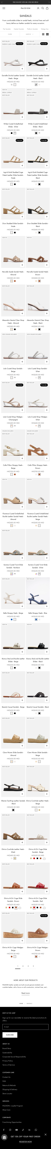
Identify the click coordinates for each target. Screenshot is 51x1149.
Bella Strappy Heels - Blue (37, 613)
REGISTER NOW (25, 1141)
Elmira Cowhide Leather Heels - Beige (37, 802)
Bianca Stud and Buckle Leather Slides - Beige (13, 660)
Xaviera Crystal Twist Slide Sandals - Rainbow (13, 566)
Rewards (4, 1137)
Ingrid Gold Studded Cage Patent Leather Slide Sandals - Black (37, 175)
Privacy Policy (7, 1061)
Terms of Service (8, 1065)
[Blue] (12, 619)
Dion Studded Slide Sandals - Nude (13, 225)
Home (21, 1003)
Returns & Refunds (9, 1085)
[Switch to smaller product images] (47, 34)
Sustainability (7, 1052)
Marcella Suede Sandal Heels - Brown (38, 273)
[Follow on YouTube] (16, 1130)
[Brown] (15, 281)
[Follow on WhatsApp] (36, 1130)
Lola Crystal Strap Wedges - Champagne (13, 418)
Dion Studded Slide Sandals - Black (38, 225)
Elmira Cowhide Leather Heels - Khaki (13, 850)
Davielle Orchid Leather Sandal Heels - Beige (13, 77)
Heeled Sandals (19, 29)
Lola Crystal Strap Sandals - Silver (38, 370)
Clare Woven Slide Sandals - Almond (13, 754)
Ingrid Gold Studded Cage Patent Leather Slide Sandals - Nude (13, 175)
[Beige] (15, 85)
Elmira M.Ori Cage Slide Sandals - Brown (13, 899)
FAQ (4, 1081)
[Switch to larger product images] (43, 34)
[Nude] (12, 184)
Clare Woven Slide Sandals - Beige (37, 754)
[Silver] (15, 133)
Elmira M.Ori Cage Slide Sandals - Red (38, 899)
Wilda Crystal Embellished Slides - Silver (13, 125)
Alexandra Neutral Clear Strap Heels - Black (38, 321)
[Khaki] (39, 810)
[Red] (34, 858)
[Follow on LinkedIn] (29, 1130)
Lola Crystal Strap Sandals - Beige (13, 370)
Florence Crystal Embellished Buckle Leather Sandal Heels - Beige (37, 516)
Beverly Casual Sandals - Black (38, 707)
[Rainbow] (12, 574)
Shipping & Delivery (9, 1089)
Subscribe (10, 1035)
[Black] (12, 85)
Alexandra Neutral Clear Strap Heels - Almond (13, 321)
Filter (10, 34)
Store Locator (7, 1093)
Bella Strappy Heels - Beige (13, 613)
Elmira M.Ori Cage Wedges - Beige (13, 949)
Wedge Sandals (46, 29)
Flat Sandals (7, 29)
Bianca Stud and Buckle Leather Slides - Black (37, 660)
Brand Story (6, 1048)
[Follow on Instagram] (10, 1130)
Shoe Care (6, 1110)
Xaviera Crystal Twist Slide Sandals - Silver (37, 566)
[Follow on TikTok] (23, 1130)
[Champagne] (12, 426)
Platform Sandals (32, 29)
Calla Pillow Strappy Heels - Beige (13, 466)
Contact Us (6, 1077)
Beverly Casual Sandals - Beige (13, 707)
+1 (44, 859)
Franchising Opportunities (12, 1122)
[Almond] (12, 281)
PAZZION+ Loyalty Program (12, 1106)
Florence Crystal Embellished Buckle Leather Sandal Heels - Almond (13, 516)
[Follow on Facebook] (3, 1130)
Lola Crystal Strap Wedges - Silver (38, 418)
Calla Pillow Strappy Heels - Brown (38, 466)
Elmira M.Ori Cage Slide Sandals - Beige (38, 850)
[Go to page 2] (33, 966)
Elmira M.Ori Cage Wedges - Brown (38, 949)
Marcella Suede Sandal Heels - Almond (13, 273)
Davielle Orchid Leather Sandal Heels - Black (37, 77)
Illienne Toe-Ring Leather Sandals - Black (13, 802)
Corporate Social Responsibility (14, 1056)
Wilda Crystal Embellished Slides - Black (37, 125)
